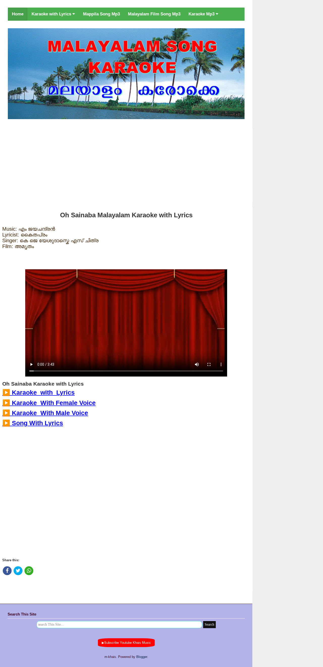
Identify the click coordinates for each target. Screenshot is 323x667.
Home (17, 14)
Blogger (141, 657)
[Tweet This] (18, 570)
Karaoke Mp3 (202, 14)
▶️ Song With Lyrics (32, 422)
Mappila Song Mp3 (101, 14)
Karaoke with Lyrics (52, 14)
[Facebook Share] (7, 570)
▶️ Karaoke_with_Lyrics (38, 392)
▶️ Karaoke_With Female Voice (49, 402)
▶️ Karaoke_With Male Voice (45, 412)
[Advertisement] (126, 163)
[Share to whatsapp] (28, 570)
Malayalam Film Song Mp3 (154, 14)
